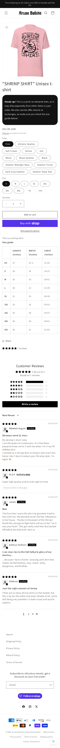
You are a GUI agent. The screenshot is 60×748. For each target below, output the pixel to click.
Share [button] (8, 340)
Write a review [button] (30, 404)
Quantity (6, 197)
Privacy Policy (13, 648)
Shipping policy (46, 737)
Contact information (31, 741)
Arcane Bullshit (18, 732)
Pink (8, 144)
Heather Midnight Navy (17, 164)
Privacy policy (15, 737)
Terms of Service (14, 662)
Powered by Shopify (33, 732)
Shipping (5, 133)
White (9, 157)
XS (31, 191)
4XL (19, 190)
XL (34, 183)
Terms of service (30, 737)
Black (45, 157)
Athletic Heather (26, 144)
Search (9, 634)
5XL (42, 191)
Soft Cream (11, 151)
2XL (45, 183)
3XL (7, 190)
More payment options (30, 231)
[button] (6, 13)
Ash (42, 151)
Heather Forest (45, 164)
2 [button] (28, 614)
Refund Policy (13, 655)
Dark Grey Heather (15, 171)
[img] (9, 423)
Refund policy (48, 732)
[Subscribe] (50, 685)
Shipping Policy (13, 641)
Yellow (28, 151)
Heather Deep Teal (42, 171)
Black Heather (26, 157)
